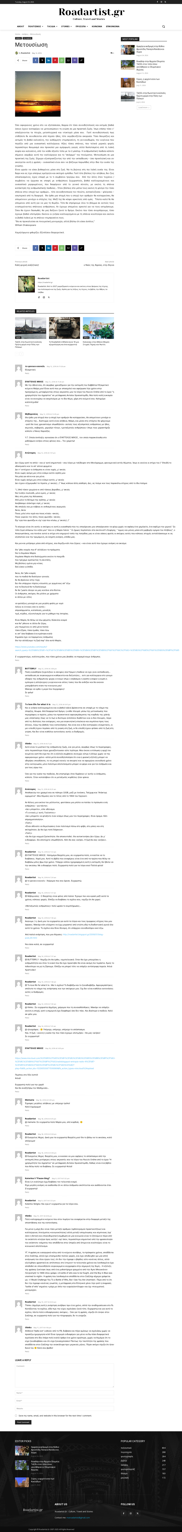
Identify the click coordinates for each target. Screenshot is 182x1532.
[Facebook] (157, 2)
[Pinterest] (55, 60)
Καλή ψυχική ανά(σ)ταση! (27, 265)
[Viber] (75, 60)
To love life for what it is (37, 704)
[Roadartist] (17, 53)
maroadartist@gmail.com (78, 1517)
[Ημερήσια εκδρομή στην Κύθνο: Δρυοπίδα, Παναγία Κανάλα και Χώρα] (128, 50)
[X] (165, 2)
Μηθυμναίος (31, 414)
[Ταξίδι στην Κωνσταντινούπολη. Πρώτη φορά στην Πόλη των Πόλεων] (30, 328)
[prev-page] (17, 354)
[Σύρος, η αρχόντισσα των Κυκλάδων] (128, 82)
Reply (27, 373)
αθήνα (86, 338)
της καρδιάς (27, 38)
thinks (28, 743)
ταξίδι (18, 338)
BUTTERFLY (30, 668)
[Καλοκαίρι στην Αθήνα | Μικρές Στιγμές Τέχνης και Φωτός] (98, 328)
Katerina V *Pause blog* (37, 1178)
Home (17, 34)
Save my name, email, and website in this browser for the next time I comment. (55, 1415)
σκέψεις (25, 34)
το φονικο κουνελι (35, 366)
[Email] (68, 60)
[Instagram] (161, 2)
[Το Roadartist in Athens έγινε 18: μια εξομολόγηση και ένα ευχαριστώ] (64, 328)
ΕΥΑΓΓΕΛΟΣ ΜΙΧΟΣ (34, 381)
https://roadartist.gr (45, 282)
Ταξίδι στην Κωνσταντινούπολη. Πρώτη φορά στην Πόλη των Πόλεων (28, 344)
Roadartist (25, 53)
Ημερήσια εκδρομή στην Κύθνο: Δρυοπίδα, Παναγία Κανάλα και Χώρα (150, 49)
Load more (142, 107)
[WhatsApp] (62, 60)
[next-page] (21, 354)
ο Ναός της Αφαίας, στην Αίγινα (99, 265)
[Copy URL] (81, 60)
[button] (163, 26)
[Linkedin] (48, 60)
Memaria (29, 1100)
